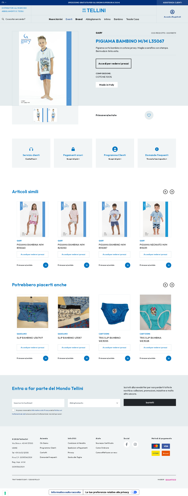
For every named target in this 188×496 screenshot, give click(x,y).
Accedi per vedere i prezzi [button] (113, 63)
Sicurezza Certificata (104, 443)
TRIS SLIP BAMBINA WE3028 (150, 339)
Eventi (69, 19)
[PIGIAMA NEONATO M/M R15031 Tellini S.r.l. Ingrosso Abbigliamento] (155, 219)
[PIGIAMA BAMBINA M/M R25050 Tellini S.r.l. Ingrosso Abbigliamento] (73, 219)
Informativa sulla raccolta (66, 492)
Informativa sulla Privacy (40, 410)
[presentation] (165, 192)
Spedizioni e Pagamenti (78, 448)
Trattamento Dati (19, 480)
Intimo (107, 19)
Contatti (43, 452)
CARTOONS (104, 334)
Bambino (118, 19)
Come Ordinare (102, 448)
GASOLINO (22, 334)
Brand (78, 19)
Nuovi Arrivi (55, 19)
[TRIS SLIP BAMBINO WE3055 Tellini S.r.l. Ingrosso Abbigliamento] (114, 312)
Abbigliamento (93, 19)
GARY (99, 32)
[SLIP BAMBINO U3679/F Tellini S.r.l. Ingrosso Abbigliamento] (32, 312)
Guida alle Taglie (75, 457)
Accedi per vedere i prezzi (32, 254)
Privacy (71, 452)
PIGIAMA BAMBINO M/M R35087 (112, 246)
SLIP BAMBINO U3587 (70, 337)
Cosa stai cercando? (15, 19)
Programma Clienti (48, 448)
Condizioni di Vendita (76, 443)
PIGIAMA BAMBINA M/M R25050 (71, 246)
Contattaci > (31, 159)
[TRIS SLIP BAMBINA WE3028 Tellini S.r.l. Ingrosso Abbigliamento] (155, 312)
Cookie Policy (34, 480)
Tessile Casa (132, 19)
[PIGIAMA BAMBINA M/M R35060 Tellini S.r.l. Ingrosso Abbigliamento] (32, 219)
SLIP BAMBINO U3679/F (30, 337)
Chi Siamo (44, 443)
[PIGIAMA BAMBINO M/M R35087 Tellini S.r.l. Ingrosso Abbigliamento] (114, 219)
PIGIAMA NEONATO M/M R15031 (153, 246)
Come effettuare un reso (106, 452)
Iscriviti (150, 402)
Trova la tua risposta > (157, 159)
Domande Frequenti (48, 457)
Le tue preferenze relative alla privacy (107, 492)
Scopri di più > (73, 159)
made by (161, 480)
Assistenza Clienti (172, 2)
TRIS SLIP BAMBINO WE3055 (110, 339)
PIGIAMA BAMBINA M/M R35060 (30, 246)
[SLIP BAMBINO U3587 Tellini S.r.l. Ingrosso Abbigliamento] (73, 312)
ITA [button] (3, 2)
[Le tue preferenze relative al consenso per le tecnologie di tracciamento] (5, 493)
